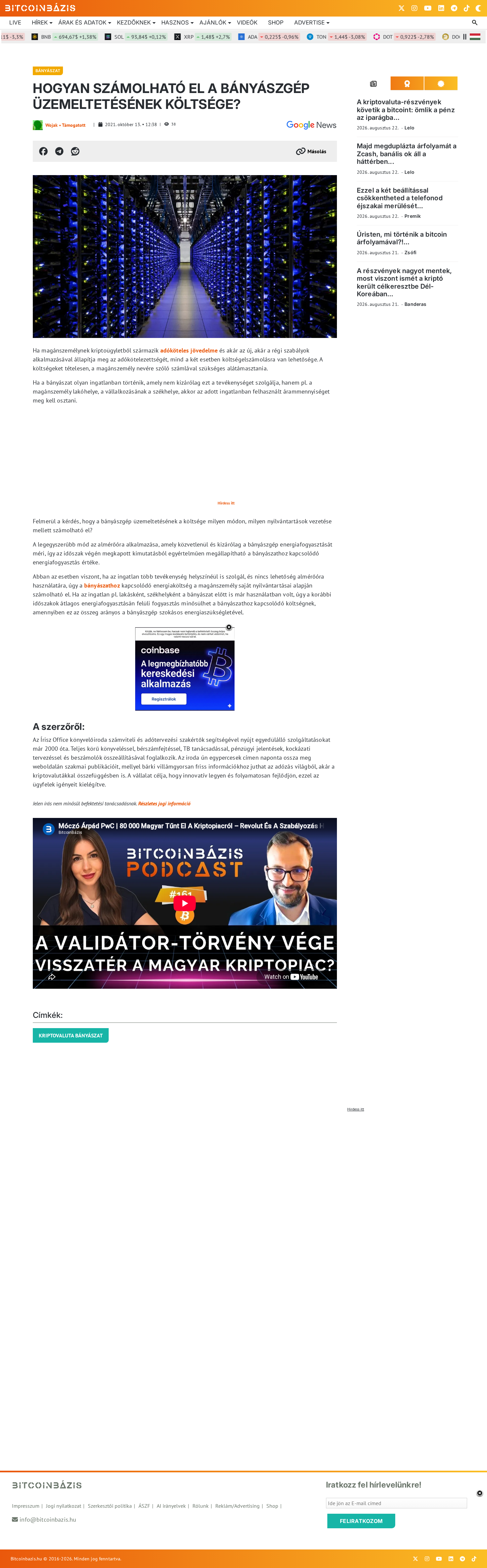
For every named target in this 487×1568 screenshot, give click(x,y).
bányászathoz (102, 585)
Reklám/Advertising (237, 1505)
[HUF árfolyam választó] (475, 36)
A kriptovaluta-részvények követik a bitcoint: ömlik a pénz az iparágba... (406, 109)
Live (15, 22)
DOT (384, 36)
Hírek (40, 22)
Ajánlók (212, 22)
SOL (116, 36)
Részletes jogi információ (164, 803)
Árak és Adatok (82, 22)
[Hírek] (311, 125)
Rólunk (200, 1505)
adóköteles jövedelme (189, 350)
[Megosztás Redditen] (75, 151)
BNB (45, 36)
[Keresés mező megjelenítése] (475, 23)
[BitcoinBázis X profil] (401, 8)
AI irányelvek (171, 1505)
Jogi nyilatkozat (63, 1505)
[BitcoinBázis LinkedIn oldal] (441, 8)
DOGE (455, 36)
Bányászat (47, 70)
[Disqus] (243, 1197)
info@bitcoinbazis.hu (48, 1519)
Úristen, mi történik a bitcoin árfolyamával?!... (402, 238)
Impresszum (25, 1505)
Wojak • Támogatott (65, 125)
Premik (413, 216)
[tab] (374, 83)
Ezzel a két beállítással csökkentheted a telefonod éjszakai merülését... (400, 198)
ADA (249, 36)
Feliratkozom (361, 1521)
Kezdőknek (134, 22)
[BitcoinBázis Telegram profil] (454, 8)
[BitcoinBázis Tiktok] (467, 8)
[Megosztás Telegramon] (59, 151)
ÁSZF (144, 1505)
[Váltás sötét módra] (478, 8)
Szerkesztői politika (110, 1505)
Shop (276, 22)
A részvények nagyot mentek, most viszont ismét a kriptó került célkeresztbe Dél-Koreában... (404, 282)
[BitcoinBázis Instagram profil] (414, 8)
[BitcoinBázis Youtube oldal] (428, 8)
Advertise (309, 22)
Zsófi (410, 252)
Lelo (409, 127)
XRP (183, 36)
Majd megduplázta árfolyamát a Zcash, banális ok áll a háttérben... (407, 154)
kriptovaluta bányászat (71, 1035)
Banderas (415, 304)
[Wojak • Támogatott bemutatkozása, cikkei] (38, 125)
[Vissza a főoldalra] (40, 7)
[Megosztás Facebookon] (43, 151)
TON (317, 36)
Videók (247, 22)
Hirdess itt (226, 502)
